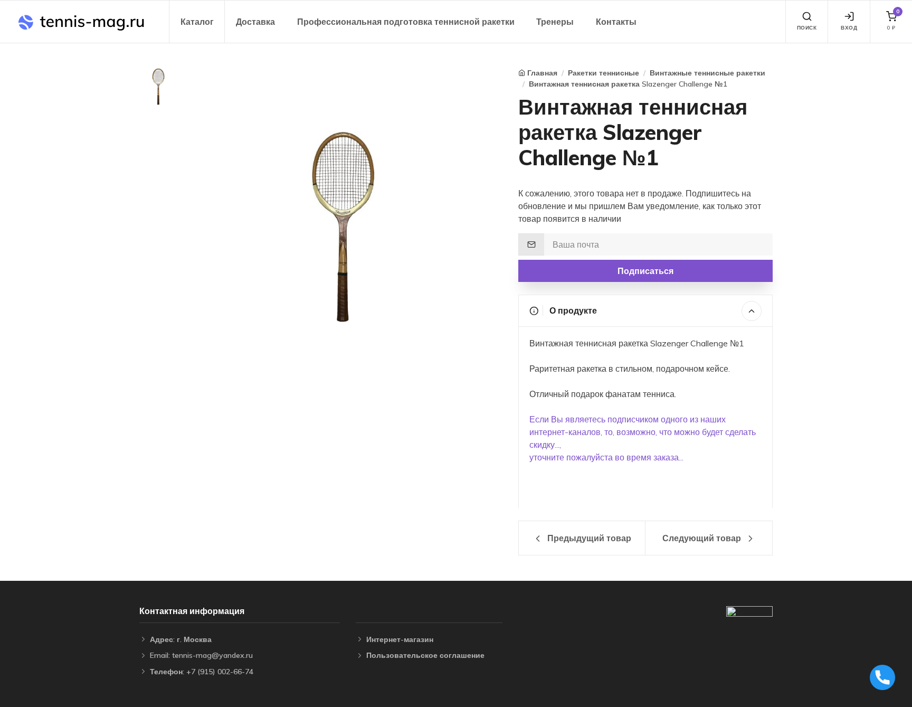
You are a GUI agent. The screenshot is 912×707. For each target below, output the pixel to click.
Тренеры (555, 21)
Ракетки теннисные (603, 73)
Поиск (807, 27)
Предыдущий (588, 538)
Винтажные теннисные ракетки (707, 73)
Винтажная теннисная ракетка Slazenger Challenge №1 (628, 84)
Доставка (255, 21)
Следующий (701, 538)
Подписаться (645, 271)
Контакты (616, 21)
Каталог (197, 21)
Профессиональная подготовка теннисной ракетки (406, 21)
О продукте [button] (572, 310)
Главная (542, 73)
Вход (849, 27)
